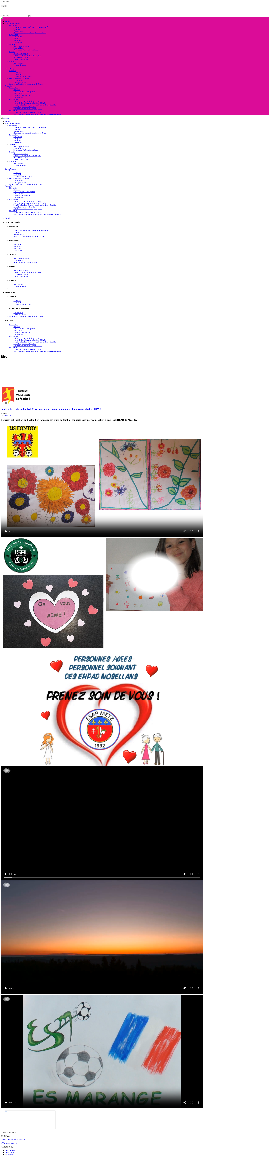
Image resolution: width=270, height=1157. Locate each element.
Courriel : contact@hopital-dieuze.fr (13, 1139)
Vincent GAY (8, 415)
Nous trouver (9, 1152)
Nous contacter (10, 1150)
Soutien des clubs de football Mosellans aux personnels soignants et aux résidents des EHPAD (51, 409)
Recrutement (9, 1154)
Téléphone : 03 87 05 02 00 (10, 1143)
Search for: (4, 16)
